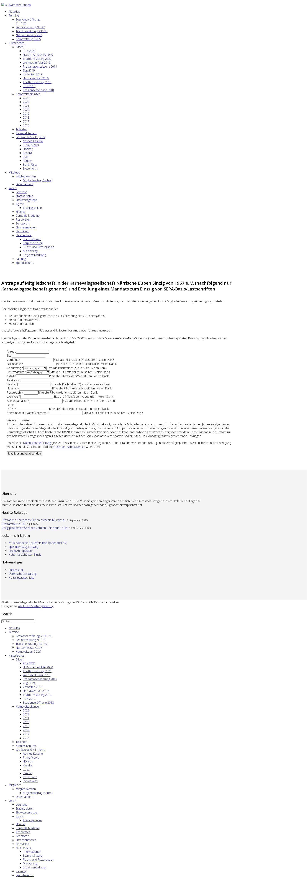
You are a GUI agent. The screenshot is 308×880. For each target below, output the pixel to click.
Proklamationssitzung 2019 (40, 66)
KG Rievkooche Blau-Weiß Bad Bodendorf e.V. (38, 543)
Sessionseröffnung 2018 (38, 90)
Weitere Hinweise (18, 420)
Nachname (15, 364)
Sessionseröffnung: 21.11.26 (34, 636)
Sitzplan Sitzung (32, 243)
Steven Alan (30, 168)
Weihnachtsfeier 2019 (36, 63)
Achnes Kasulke (33, 141)
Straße (12, 384)
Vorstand (21, 192)
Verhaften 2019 (32, 74)
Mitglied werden (26, 176)
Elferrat (20, 212)
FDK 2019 (29, 86)
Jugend (20, 204)
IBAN (11, 409)
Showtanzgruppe (26, 200)
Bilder (19, 47)
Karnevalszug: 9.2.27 (28, 39)
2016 (26, 125)
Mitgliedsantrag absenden (24, 453)
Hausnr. (13, 388)
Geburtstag (15, 368)
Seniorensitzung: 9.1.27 (30, 27)
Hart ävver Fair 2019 (36, 78)
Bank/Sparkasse (18, 401)
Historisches (16, 43)
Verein (13, 188)
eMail (11, 376)
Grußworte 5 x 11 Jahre (30, 137)
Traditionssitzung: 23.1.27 (32, 31)
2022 (26, 102)
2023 (26, 98)
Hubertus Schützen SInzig (25, 555)
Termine (14, 15)
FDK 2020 (29, 51)
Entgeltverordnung (34, 255)
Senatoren (22, 223)
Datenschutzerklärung (23, 574)
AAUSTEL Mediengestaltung (35, 606)
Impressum (16, 570)
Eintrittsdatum (17, 372)
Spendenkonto (25, 263)
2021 (26, 106)
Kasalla (27, 153)
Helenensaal (24, 235)
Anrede (11, 351)
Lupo (26, 157)
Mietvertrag (30, 251)
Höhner (28, 149)
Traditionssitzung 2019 (37, 82)
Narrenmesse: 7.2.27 (29, 35)
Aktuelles (14, 12)
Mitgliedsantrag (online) (37, 180)
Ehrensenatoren (26, 227)
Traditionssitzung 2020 (37, 59)
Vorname (14, 360)
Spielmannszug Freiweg (23, 547)
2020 (26, 110)
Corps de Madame (27, 216)
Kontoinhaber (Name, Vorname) (28, 413)
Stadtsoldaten (24, 196)
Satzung (21, 259)
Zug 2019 (29, 70)
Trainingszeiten (32, 208)
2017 (26, 121)
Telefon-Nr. (14, 380)
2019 (26, 114)
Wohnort (13, 397)
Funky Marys (31, 145)
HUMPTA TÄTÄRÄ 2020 (38, 55)
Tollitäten (21, 129)
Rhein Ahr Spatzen (20, 551)
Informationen (32, 239)
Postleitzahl (15, 392)
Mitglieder (15, 172)
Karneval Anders (26, 133)
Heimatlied (22, 231)
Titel (9, 356)
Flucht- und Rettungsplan (38, 247)
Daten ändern (24, 184)
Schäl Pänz (30, 165)
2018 (26, 117)
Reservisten (23, 219)
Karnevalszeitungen (28, 94)
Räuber (27, 161)
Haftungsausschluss (21, 578)
